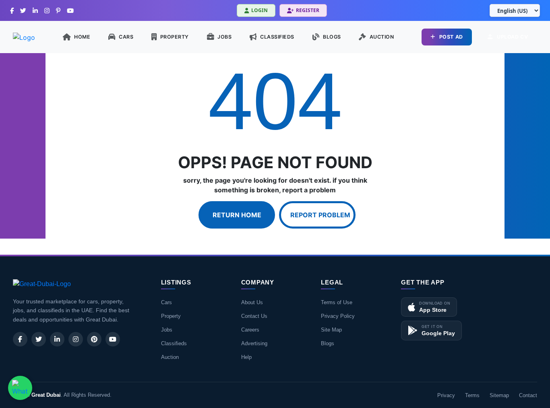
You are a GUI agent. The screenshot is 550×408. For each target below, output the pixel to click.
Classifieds (174, 343)
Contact (528, 395)
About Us (252, 302)
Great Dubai (46, 395)
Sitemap (499, 395)
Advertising (254, 343)
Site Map (331, 330)
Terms (472, 395)
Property (171, 316)
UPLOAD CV (512, 37)
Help (246, 357)
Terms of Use (336, 302)
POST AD (451, 37)
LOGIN (259, 10)
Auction (170, 357)
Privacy (446, 395)
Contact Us (254, 316)
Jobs (166, 330)
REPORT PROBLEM (320, 215)
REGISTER (307, 10)
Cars (166, 302)
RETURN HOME (237, 215)
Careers (250, 330)
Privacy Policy (338, 316)
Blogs (327, 343)
